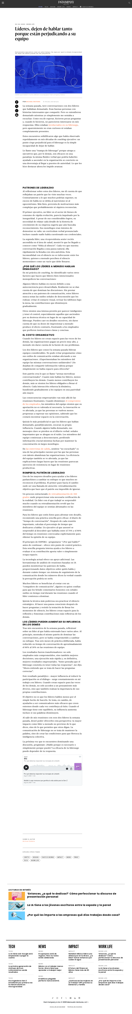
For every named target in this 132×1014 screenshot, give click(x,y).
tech (11, 946)
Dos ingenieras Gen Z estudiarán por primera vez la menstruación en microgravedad (20, 984)
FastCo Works (48, 857)
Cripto (27, 857)
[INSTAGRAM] (57, 998)
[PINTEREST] (79, 998)
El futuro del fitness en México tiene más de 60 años (78, 970)
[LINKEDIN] (75, 998)
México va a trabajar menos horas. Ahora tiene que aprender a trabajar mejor (50, 968)
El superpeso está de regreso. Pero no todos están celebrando (48, 956)
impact (73, 946)
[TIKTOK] (53, 998)
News (69, 857)
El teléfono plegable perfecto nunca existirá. (49, 980)
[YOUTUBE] (70, 998)
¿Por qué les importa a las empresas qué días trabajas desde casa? (110, 983)
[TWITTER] (66, 998)
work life (105, 946)
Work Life (30, 24)
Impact (60, 857)
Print (76, 857)
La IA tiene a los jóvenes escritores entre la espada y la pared (110, 970)
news (42, 946)
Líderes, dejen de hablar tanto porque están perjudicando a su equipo (45, 34)
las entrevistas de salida (38, 449)
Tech (26, 860)
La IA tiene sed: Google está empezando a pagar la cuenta (20, 956)
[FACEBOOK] (62, 998)
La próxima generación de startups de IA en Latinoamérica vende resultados (19, 969)
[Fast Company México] (66, 3)
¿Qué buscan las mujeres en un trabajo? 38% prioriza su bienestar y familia (80, 983)
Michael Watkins (33, 102)
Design (36, 857)
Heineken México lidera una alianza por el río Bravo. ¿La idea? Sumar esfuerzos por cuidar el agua (80, 957)
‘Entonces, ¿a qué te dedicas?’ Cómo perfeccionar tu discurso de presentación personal (110, 957)
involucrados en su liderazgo (63, 125)
